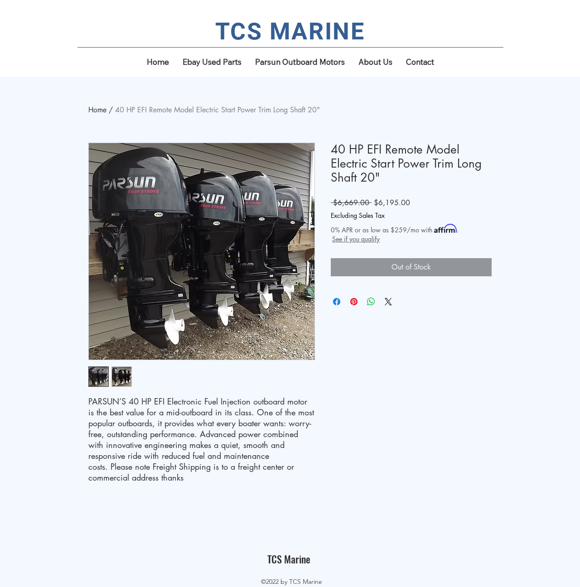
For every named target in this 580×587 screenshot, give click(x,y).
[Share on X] (388, 301)
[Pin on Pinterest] (353, 301)
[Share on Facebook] (336, 301)
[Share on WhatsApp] (371, 301)
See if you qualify (356, 239)
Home (97, 110)
